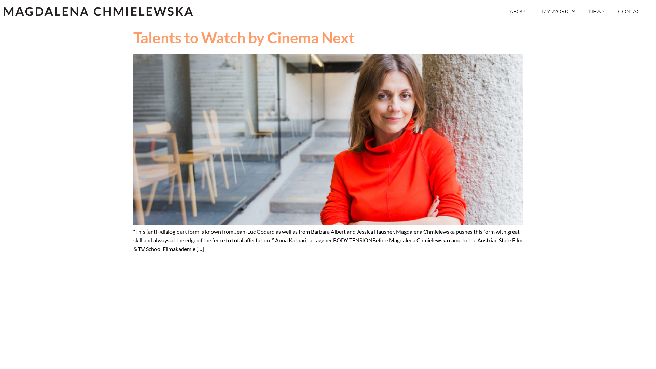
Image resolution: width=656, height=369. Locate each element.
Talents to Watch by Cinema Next (244, 37)
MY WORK (555, 11)
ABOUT (519, 11)
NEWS (596, 11)
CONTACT (630, 11)
